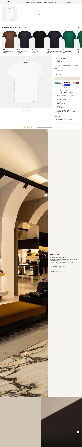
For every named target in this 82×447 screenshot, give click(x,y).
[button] (78, 432)
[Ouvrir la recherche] (73, 2)
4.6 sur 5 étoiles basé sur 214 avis (44, 127)
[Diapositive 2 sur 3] (25, 110)
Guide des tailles (58, 75)
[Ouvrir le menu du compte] (75, 2)
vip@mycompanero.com (56, 271)
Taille (56, 68)
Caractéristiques (60, 99)
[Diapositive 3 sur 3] (29, 110)
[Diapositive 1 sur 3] (22, 110)
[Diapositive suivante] (78, 41)
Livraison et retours (61, 122)
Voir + (78, 27)
